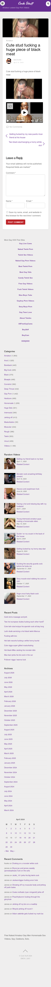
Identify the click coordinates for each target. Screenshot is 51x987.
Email (29, 201)
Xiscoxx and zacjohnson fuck (28, 488)
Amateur (9, 40)
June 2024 (8, 796)
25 (20, 842)
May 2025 (8, 743)
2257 (28, 958)
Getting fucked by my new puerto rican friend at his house (26, 136)
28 (34, 842)
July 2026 (8, 677)
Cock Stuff (24, 956)
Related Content (23, 464)
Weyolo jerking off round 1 (22, 908)
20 (29, 837)
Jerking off (8, 417)
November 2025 (10, 715)
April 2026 (8, 691)
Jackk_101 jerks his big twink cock (25, 875)
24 (16, 842)
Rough (6, 431)
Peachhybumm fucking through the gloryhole (22, 897)
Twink (6, 436)
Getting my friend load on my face (30, 458)
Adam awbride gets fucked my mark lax (27, 913)
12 (25, 833)
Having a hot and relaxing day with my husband (31, 504)
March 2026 (9, 696)
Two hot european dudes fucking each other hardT (24, 621)
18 (20, 837)
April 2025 (8, 748)
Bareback (8, 365)
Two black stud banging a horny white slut (24, 144)
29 (7, 847)
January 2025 (9, 762)
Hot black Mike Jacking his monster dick (19, 650)
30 (11, 847)
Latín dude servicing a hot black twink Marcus (22, 631)
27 (29, 842)
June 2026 (8, 682)
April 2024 (8, 805)
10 (16, 833)
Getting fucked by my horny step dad (31, 548)
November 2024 (10, 772)
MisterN (17, 60)
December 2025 (10, 710)
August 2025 (9, 729)
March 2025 (9, 753)
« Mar (6, 851)
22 (7, 842)
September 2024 (10, 781)
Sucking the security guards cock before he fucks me (29, 564)
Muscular (7, 426)
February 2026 (10, 701)
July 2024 (8, 791)
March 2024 (9, 810)
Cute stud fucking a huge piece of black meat (23, 49)
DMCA (23, 958)
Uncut (6, 441)
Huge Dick (8, 407)
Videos (7, 445)
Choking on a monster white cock (25, 863)
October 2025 (9, 720)
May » (12, 851)
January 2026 (9, 706)
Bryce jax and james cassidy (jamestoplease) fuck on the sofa (19, 869)
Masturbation (9, 422)
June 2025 (8, 739)
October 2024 (9, 777)
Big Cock (7, 370)
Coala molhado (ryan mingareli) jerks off (28, 892)
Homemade (8, 403)
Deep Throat (9, 388)
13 (29, 833)
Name (9, 201)
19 (25, 837)
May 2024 (8, 800)
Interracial (8, 412)
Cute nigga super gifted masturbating (18, 645)
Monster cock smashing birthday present (29, 475)
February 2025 (10, 758)
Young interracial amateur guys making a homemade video (29, 519)
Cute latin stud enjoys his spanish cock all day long (24, 626)
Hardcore (8, 398)
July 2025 (8, 734)
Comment (11, 172)
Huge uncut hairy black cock (28, 593)
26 (25, 842)
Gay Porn (8, 393)
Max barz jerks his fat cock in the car (18, 655)
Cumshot (7, 384)
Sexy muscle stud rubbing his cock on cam (31, 579)
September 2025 (10, 725)
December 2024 (10, 767)
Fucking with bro (10, 635)
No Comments (16, 126)
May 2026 (8, 687)
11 (20, 833)
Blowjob (7, 379)
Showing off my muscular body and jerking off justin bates (25, 885)
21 (34, 837)
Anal (6, 360)
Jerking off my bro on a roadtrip (24, 904)
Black (6, 374)
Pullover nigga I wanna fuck (15, 659)
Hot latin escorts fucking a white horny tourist (21, 640)
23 (11, 842)
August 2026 (9, 672)
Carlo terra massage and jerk (15, 616)
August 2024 (9, 786)
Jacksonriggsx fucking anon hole (25, 880)
